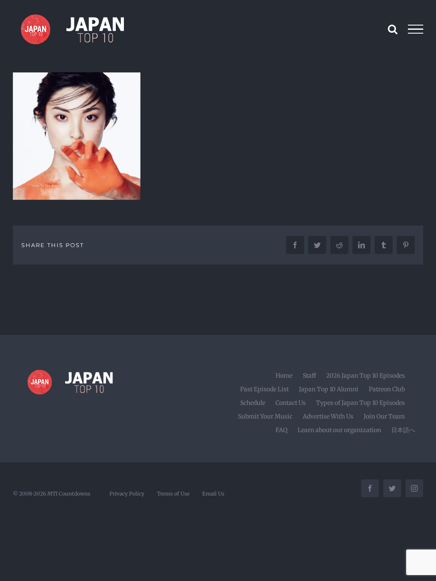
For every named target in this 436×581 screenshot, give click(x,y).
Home (284, 375)
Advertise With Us (328, 416)
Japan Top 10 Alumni (329, 389)
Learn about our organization (339, 430)
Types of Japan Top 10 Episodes (360, 403)
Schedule (252, 403)
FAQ (281, 430)
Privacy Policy (126, 493)
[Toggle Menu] (416, 29)
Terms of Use (173, 493)
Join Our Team (384, 416)
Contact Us (290, 403)
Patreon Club (387, 389)
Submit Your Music (265, 416)
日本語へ (403, 430)
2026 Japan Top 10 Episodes (365, 375)
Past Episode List (264, 389)
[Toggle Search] (392, 29)
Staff (309, 375)
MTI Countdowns (68, 493)
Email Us (213, 493)
